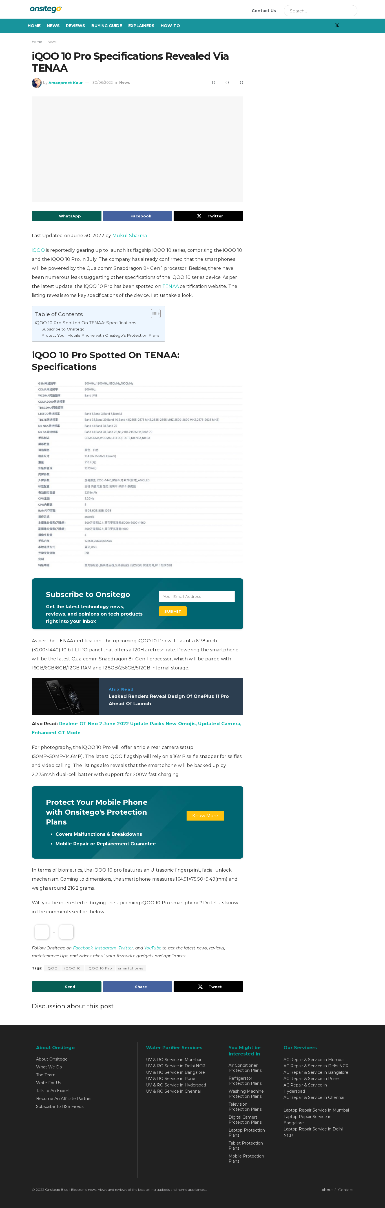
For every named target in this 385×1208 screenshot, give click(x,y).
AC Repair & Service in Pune (311, 1078)
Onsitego (52, 1189)
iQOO (38, 250)
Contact (345, 1189)
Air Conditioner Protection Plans (245, 1068)
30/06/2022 (102, 82)
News (53, 25)
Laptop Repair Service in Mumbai (316, 1110)
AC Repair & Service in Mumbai (314, 1059)
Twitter (126, 948)
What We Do (49, 1067)
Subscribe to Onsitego (63, 329)
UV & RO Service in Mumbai (173, 1059)
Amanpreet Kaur (65, 82)
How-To (170, 25)
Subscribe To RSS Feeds (59, 1106)
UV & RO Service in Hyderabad (176, 1085)
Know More (205, 815)
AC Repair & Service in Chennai (314, 1097)
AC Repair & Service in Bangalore (316, 1072)
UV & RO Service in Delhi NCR (175, 1065)
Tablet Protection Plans (246, 1146)
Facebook (83, 948)
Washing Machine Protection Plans (246, 1094)
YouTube (152, 948)
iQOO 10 (72, 968)
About (327, 1189)
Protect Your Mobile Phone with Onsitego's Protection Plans (100, 335)
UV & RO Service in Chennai (173, 1091)
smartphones (130, 968)
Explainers (141, 25)
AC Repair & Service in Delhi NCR (316, 1065)
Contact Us (264, 10)
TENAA (170, 286)
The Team (46, 1074)
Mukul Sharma (129, 235)
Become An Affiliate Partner (64, 1098)
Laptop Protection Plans (247, 1133)
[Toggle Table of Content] (153, 313)
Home (34, 25)
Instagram (106, 948)
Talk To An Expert (53, 1090)
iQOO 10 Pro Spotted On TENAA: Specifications (85, 322)
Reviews (75, 25)
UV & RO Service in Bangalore (175, 1072)
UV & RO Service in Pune (170, 1078)
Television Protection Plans (245, 1107)
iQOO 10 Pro (99, 968)
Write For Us (48, 1082)
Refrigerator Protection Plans (245, 1081)
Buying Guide (106, 25)
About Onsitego (52, 1059)
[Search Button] (351, 10)
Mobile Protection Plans (246, 1159)
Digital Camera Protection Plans (245, 1120)
